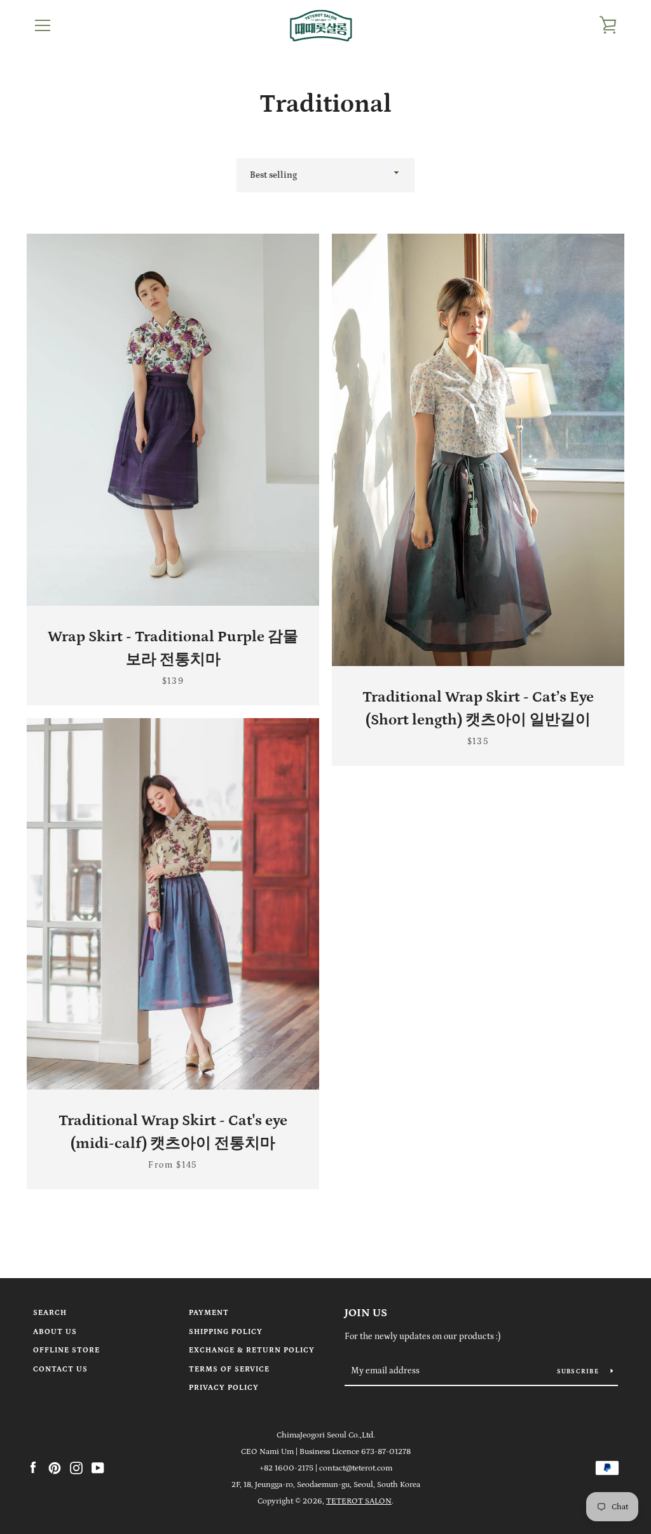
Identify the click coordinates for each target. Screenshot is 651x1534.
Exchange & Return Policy (252, 1350)
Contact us (60, 1369)
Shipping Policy (226, 1332)
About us (55, 1332)
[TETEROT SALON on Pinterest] (54, 1467)
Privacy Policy (224, 1388)
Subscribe (579, 1371)
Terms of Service (229, 1369)
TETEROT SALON (359, 1501)
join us (366, 1313)
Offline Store (66, 1350)
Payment (209, 1313)
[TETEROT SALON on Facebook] (33, 1467)
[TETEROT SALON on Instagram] (76, 1467)
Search (50, 1313)
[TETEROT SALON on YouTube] (98, 1467)
